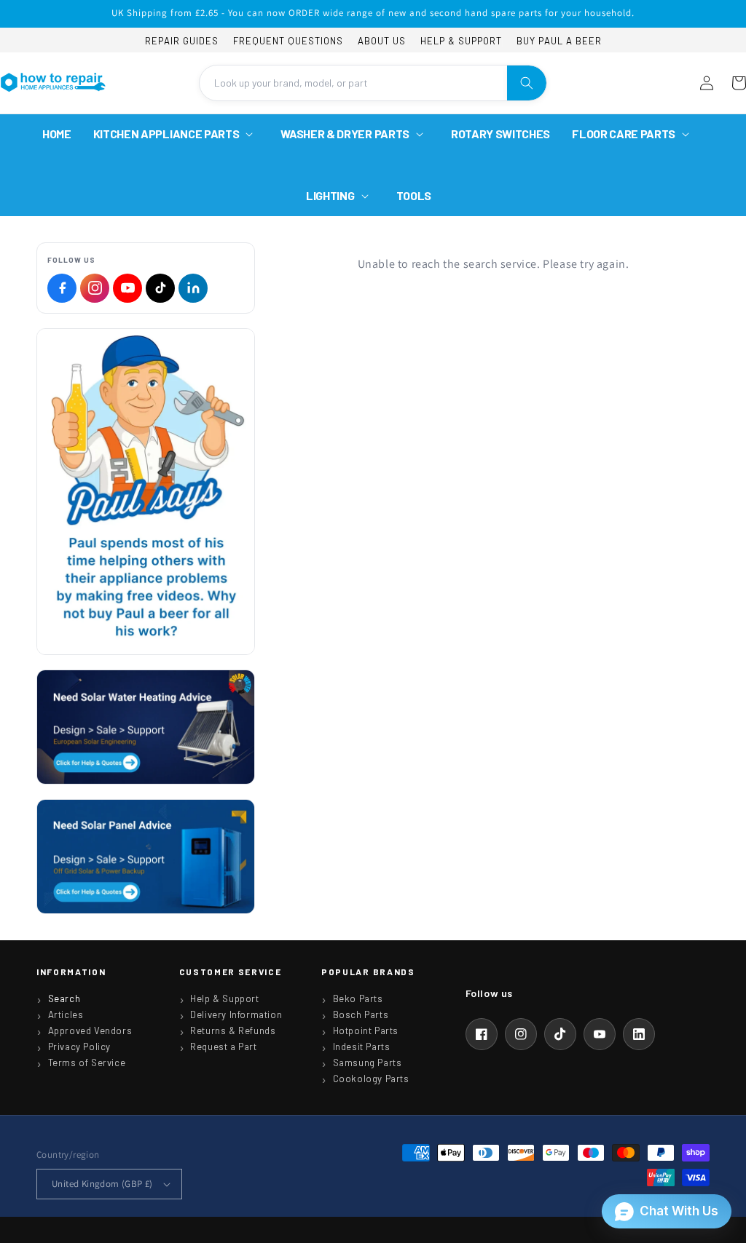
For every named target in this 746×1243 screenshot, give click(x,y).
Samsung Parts (367, 1062)
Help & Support (461, 41)
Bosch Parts (361, 1014)
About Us (382, 41)
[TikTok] (160, 288)
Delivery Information (236, 1014)
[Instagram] (94, 288)
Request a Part (223, 1046)
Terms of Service (87, 1062)
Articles (66, 1014)
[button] (176, 134)
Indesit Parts (361, 1046)
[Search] (526, 82)
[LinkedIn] (193, 288)
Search (64, 998)
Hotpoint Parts (365, 1030)
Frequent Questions (288, 41)
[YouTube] (127, 288)
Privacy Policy (79, 1046)
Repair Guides (182, 41)
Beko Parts (358, 998)
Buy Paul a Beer (559, 41)
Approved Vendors (90, 1030)
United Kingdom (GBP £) (102, 1184)
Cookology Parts (371, 1078)
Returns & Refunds (232, 1030)
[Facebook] (61, 288)
